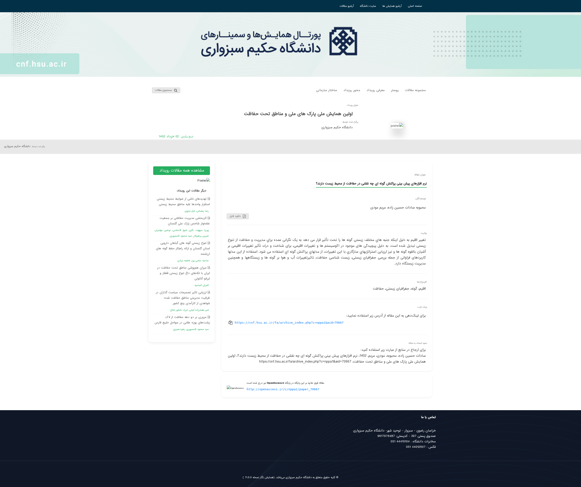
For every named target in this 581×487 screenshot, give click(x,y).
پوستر (395, 90)
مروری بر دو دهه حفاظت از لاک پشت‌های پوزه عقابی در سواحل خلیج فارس (182, 323)
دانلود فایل (236, 216)
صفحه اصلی (415, 6)
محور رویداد (351, 90)
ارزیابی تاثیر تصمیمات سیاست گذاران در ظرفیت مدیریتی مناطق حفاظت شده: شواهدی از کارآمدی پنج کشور (183, 301)
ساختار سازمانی (326, 90)
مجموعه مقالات (415, 90)
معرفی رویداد (376, 90)
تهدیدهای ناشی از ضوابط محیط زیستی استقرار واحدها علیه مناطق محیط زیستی (183, 205)
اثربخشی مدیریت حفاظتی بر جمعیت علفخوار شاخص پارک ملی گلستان (182, 227)
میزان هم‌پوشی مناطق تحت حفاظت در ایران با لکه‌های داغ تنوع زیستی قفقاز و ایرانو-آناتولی (183, 276)
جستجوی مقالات (164, 90)
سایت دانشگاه (368, 6)
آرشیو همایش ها (391, 6)
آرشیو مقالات (347, 6)
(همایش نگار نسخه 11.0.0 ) (259, 477)
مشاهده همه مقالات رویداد (181, 170)
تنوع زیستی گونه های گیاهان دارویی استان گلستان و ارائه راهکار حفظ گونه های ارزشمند (183, 251)
